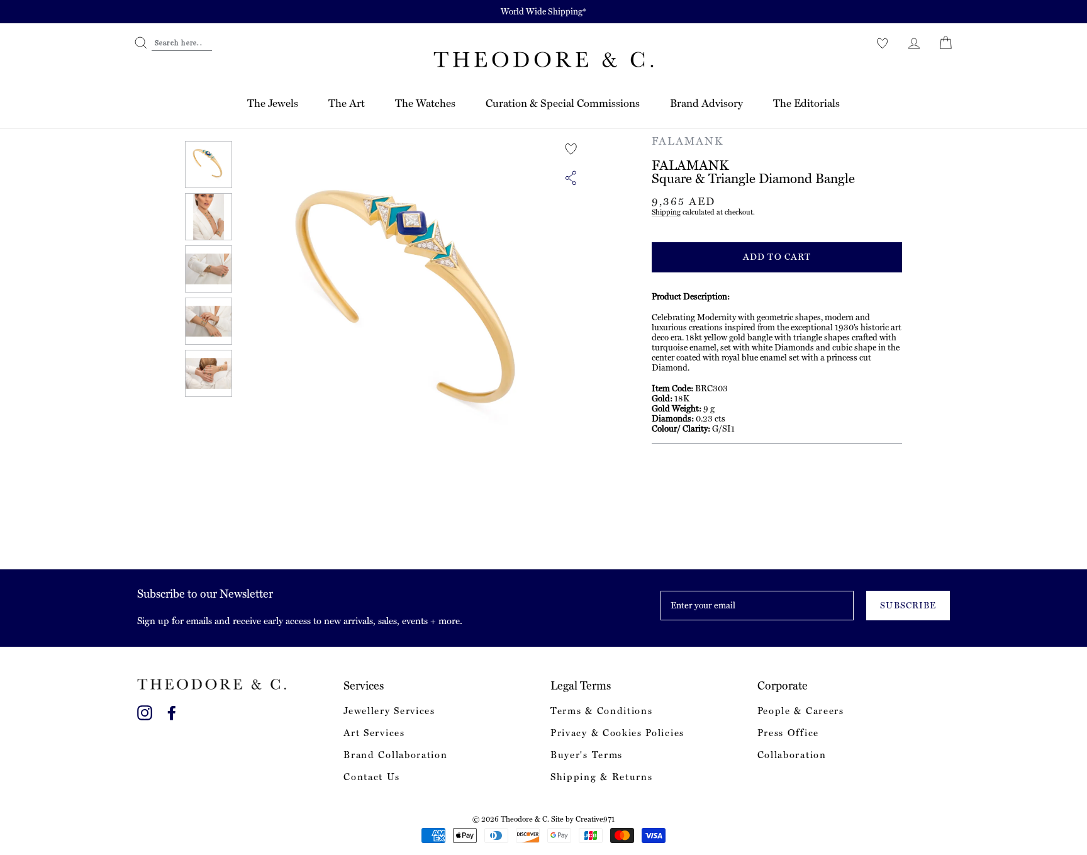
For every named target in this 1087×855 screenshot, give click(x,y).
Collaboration (792, 755)
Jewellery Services (389, 711)
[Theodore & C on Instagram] (144, 710)
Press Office (788, 733)
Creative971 (595, 819)
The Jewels (272, 103)
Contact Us (371, 777)
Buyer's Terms (586, 755)
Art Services (373, 733)
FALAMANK (687, 141)
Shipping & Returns (601, 777)
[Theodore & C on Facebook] (171, 710)
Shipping (666, 212)
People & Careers (800, 711)
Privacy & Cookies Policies (617, 733)
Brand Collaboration (395, 755)
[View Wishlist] (882, 43)
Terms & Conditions (601, 711)
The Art (346, 103)
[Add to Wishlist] (571, 149)
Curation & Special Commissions (563, 103)
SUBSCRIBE (907, 605)
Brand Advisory (706, 103)
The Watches (425, 103)
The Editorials (806, 103)
